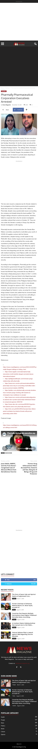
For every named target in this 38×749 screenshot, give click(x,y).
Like (34, 579)
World (2, 728)
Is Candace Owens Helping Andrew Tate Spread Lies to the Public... (23, 624)
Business (8, 87)
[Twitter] (21, 667)
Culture (3, 731)
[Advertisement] (19, 22)
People (14, 598)
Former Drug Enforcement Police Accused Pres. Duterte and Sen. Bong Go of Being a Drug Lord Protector (29, 469)
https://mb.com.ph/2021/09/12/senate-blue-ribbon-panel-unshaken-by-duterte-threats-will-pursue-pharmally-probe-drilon (19, 411)
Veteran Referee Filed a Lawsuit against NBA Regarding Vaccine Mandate (22, 634)
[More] (26, 110)
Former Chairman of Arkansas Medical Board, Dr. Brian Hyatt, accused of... (22, 605)
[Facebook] (17, 667)
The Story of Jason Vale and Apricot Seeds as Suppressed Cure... (24, 595)
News (14, 609)
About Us (19, 744)
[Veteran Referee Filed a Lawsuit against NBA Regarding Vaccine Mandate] (6, 635)
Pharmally (8, 453)
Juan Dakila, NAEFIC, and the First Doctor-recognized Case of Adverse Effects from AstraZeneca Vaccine (8, 468)
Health (14, 619)
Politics (3, 726)
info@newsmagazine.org (22, 663)
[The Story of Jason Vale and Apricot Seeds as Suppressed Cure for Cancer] (6, 597)
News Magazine (7, 105)
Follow (33, 584)
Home (2, 87)
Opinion (3, 734)
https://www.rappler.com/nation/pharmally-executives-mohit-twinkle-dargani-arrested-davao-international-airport (18, 374)
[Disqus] (19, 502)
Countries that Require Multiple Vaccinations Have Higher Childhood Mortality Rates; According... (24, 615)
